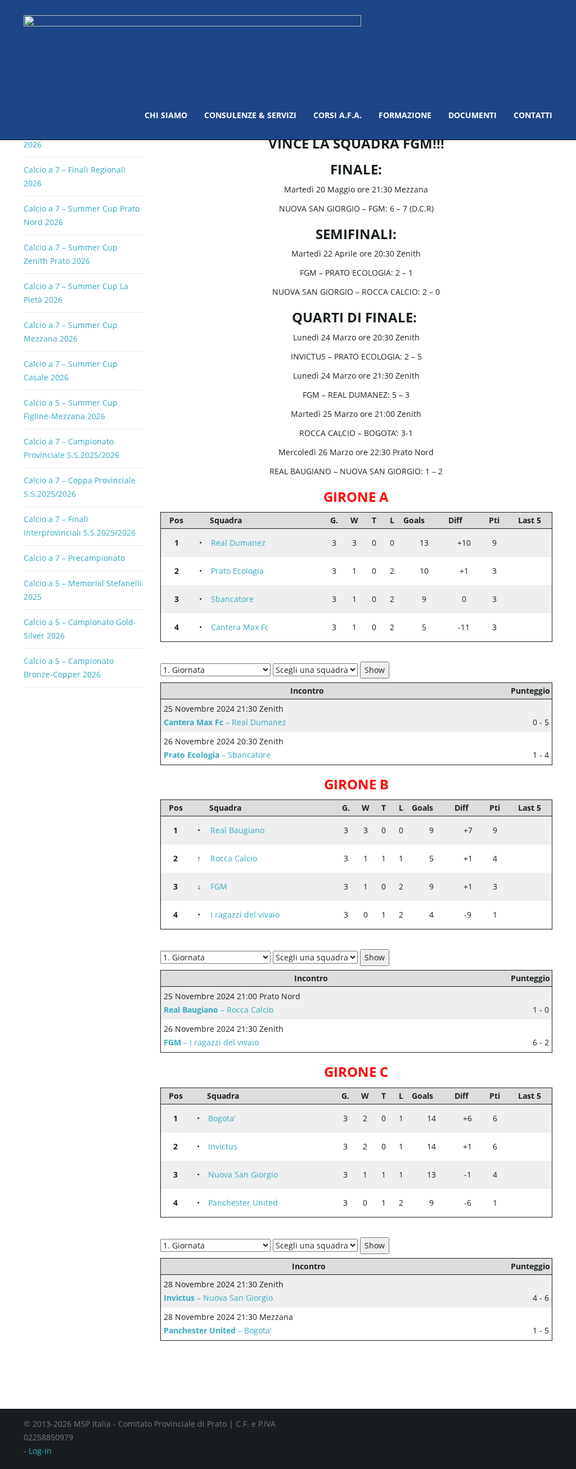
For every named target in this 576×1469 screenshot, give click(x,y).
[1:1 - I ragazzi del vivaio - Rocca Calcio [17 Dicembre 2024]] (538, 853)
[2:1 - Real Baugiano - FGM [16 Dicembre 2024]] (538, 824)
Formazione (405, 115)
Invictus (222, 1146)
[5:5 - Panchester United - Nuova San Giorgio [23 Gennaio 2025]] (527, 1169)
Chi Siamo (166, 115)
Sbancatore (232, 599)
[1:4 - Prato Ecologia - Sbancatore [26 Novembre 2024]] (515, 576)
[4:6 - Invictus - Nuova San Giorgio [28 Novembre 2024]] (515, 1152)
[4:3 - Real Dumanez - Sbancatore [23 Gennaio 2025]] (527, 537)
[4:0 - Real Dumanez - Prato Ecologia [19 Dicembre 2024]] (538, 537)
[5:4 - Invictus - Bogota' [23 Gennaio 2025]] (527, 1112)
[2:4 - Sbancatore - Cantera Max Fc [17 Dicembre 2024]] (538, 593)
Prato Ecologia (237, 570)
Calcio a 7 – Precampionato (74, 557)
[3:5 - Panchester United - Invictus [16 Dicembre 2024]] (538, 1141)
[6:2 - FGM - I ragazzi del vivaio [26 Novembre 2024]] (515, 892)
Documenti (472, 115)
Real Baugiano (237, 830)
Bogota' (222, 1118)
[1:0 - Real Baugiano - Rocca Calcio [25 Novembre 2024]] (515, 836)
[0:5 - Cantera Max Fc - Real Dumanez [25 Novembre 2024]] (515, 548)
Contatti (533, 115)
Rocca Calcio (233, 858)
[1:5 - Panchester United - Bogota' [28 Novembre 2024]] (515, 1124)
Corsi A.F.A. (337, 115)
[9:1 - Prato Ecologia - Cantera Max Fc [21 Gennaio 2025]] (527, 565)
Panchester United (243, 1202)
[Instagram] (547, 1432)
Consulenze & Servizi (250, 115)
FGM (218, 886)
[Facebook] (525, 1432)
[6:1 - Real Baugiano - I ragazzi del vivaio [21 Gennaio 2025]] (527, 824)
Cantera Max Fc (240, 627)
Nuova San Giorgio (243, 1174)
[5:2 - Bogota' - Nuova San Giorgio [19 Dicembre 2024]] (538, 1112)
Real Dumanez (238, 542)
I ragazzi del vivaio (245, 914)
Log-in (40, 1450)
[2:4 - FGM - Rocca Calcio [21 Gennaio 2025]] (527, 853)
